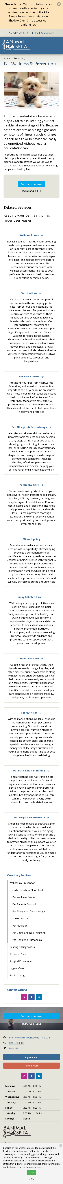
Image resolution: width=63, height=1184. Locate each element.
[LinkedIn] (39, 997)
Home (7, 58)
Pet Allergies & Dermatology (28, 911)
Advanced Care (17, 954)
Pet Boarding (17, 975)
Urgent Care (16, 968)
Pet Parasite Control (24, 904)
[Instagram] (24, 997)
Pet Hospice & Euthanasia (27, 940)
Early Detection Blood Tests (28, 890)
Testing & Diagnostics (22, 947)
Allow (31, 1172)
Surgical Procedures (20, 961)
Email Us (13, 1048)
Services (18, 58)
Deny (31, 1178)
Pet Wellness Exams (23, 897)
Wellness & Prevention (22, 883)
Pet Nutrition (20, 925)
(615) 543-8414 (31, 190)
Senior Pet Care (21, 918)
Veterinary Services (19, 875)
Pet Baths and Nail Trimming (29, 932)
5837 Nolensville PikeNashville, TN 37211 (29, 1037)
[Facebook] (31, 997)
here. (39, 1167)
